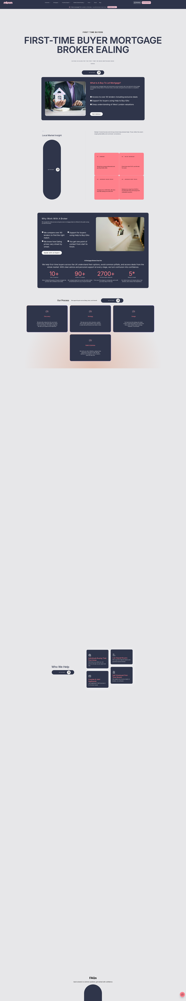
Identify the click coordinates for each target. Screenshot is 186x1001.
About (95, 2)
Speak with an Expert (52, 253)
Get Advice (96, 114)
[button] (48, 2)
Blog (100, 2)
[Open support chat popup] (182, 994)
